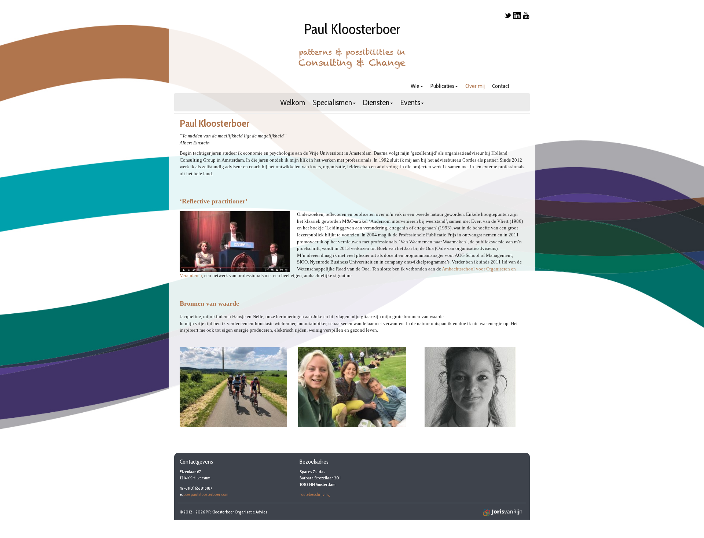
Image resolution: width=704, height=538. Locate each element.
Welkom (292, 103)
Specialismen (332, 103)
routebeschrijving (315, 494)
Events (410, 103)
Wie (415, 85)
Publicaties (442, 85)
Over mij (475, 85)
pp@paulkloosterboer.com (205, 494)
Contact (500, 85)
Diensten (376, 103)
